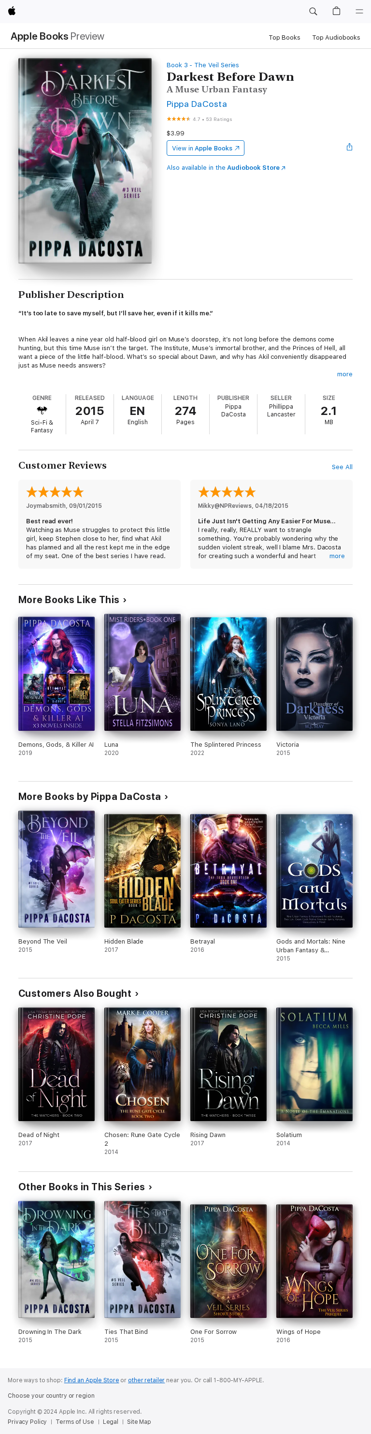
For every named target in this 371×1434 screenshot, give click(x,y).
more (345, 374)
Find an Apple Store (91, 1380)
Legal (110, 1422)
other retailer (146, 1380)
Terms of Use (75, 1422)
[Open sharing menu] (350, 148)
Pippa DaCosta (197, 104)
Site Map (139, 1422)
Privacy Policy (27, 1422)
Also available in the (223, 167)
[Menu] (359, 11)
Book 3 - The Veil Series (203, 65)
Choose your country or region (51, 1395)
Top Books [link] (284, 37)
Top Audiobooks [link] (336, 37)
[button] (313, 11)
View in (202, 148)
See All (342, 467)
